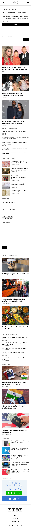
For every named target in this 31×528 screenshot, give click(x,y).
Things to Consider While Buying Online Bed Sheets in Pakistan (19, 169)
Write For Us (15, 521)
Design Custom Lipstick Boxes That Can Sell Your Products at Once (14, 143)
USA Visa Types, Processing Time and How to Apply (14, 431)
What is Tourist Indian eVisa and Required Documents (13, 407)
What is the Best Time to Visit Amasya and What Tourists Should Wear (14, 343)
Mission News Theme (10, 525)
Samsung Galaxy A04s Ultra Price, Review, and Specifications (20, 441)
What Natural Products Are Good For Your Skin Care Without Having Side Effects (15, 137)
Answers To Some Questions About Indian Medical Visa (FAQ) (14, 383)
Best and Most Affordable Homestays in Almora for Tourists (15, 338)
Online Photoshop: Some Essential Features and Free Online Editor (20, 463)
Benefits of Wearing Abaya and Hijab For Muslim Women (14, 132)
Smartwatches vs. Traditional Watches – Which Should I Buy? (14, 152)
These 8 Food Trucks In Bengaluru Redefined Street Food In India (13, 300)
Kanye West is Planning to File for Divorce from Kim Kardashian (13, 122)
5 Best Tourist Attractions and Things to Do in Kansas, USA (13, 353)
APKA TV (15, 2)
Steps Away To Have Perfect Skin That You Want (14, 148)
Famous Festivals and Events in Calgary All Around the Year (15, 358)
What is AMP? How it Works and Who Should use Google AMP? (19, 448)
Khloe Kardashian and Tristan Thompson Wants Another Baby (13, 94)
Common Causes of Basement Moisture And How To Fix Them (19, 191)
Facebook (15, 518)
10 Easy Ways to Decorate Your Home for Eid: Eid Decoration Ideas (20, 162)
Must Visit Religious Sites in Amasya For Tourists (14, 348)
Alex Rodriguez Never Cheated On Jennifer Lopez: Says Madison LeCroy (14, 68)
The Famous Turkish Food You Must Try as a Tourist (15, 328)
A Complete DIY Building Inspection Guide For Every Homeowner (18, 184)
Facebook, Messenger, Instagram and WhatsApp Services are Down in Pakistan (20, 457)
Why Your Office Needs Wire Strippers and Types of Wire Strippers (18, 177)
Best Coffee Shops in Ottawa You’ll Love (15, 274)
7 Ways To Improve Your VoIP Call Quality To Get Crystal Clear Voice (20, 470)
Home (15, 515)
